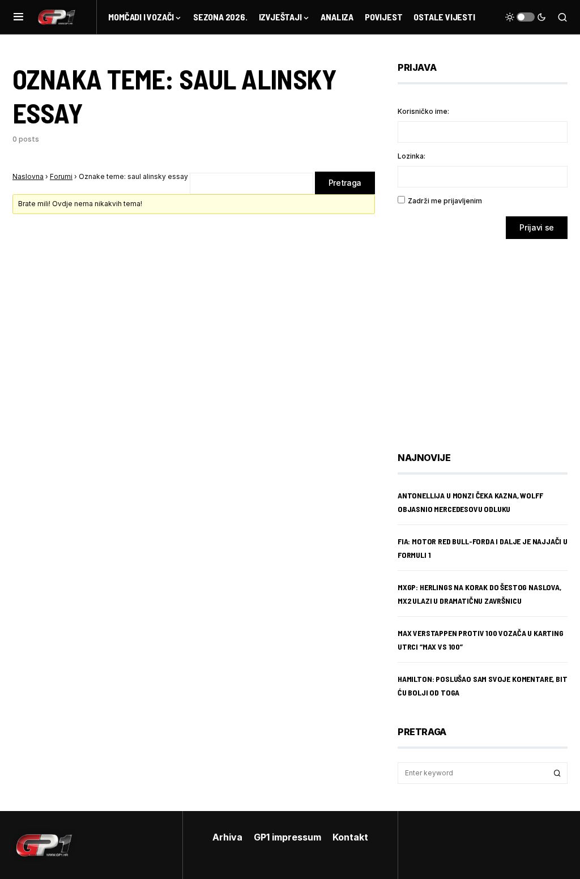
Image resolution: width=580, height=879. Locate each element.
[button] (18, 17)
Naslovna (28, 176)
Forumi (61, 176)
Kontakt (350, 837)
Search (557, 773)
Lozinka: (411, 156)
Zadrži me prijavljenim (445, 201)
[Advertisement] (488, 337)
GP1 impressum (287, 837)
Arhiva (227, 837)
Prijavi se (536, 227)
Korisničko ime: (423, 111)
